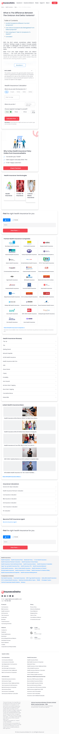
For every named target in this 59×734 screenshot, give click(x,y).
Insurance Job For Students (33, 693)
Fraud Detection (34, 611)
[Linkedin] (10, 596)
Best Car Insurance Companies (9, 672)
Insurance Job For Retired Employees (35, 695)
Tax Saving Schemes (6, 623)
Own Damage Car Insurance (8, 668)
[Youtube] (5, 596)
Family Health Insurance (7, 568)
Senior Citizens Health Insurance (34, 674)
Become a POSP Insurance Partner (35, 679)
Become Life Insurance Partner (34, 685)
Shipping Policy (33, 613)
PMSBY (38, 580)
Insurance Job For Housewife (34, 691)
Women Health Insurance (7, 570)
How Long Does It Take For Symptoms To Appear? (18, 33)
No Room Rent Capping (9, 385)
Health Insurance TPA (26, 566)
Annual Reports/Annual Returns (8, 638)
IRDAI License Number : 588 (39, 704)
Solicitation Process (6, 640)
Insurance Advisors (28, 3)
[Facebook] (2, 596)
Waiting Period (7, 349)
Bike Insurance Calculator (10, 499)
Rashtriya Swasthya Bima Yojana (27, 580)
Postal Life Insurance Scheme (8, 679)
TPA (4, 345)
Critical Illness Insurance (30, 195)
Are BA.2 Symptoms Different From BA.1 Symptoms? (18, 24)
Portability (5, 377)
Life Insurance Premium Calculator (10, 693)
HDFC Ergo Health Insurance (33, 578)
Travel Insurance (5, 621)
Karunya (23, 582)
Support (42, 3)
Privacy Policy (33, 607)
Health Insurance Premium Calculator (13, 491)
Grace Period (6, 369)
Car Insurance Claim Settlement (9, 670)
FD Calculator (6, 511)
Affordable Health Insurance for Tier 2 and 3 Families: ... (19, 472)
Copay (5, 373)
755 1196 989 (7, 601)
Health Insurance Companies (44, 564)
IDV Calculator (5, 666)
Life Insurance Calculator (9, 503)
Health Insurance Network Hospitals (10, 572)
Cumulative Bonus (8, 393)
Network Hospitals (7, 353)
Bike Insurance (4, 609)
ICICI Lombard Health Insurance (9, 580)
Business (3, 619)
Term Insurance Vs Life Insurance (9, 685)
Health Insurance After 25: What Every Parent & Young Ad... (20, 432)
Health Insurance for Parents (39, 568)
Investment (4, 617)
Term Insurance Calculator (10, 507)
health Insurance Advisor (29, 564)
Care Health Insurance (19, 578)
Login (54, 3)
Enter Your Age (9, 97)
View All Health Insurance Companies (14, 327)
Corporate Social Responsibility (8, 646)
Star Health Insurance (6, 578)
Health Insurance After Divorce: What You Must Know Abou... (21, 418)
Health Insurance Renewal (39, 566)
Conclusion (9, 37)
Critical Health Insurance (33, 668)
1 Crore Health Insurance (40, 560)
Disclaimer (3, 636)
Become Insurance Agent (10, 522)
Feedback (3, 632)
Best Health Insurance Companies (35, 662)
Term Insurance (5, 615)
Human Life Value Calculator (10, 487)
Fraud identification (6, 634)
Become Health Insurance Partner (35, 683)
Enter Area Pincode (28, 104)
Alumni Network (5, 642)
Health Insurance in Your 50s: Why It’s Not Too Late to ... (19, 445)
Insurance (19, 3)
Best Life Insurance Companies (9, 687)
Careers (3, 644)
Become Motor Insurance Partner (34, 681)
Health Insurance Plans (17, 560)
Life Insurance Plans (6, 689)
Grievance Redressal (35, 609)
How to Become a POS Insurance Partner (36, 687)
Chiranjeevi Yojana (46, 580)
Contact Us (4, 630)
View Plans (14, 230)
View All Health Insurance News (11, 476)
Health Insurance (8, 195)
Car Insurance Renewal (7, 660)
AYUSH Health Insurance (9, 357)
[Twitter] (13, 596)
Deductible (6, 397)
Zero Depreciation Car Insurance (9, 664)
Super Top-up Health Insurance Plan (10, 566)
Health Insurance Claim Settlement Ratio (11, 564)
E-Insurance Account (35, 619)
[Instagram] (7, 596)
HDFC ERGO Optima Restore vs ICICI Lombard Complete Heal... (21, 459)
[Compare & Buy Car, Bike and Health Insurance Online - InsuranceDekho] (8, 3)
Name (5, 225)
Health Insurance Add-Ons (10, 361)
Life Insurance (4, 613)
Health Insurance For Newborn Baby (41, 570)
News (47, 3)
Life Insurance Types (6, 681)
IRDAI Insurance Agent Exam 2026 (35, 689)
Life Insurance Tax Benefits (8, 691)
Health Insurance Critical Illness (30, 562)
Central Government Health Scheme (10, 582)
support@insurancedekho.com (13, 599)
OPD (4, 365)
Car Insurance (4, 607)
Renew (36, 3)
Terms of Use (33, 615)
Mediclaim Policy (28, 560)
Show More (19, 65)
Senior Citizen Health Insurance (22, 568)
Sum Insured (6, 381)
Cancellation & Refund (35, 617)
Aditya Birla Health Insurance (49, 578)
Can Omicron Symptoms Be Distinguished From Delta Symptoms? (20, 28)
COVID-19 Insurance (19, 195)
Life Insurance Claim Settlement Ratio (10, 683)
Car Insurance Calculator (9, 495)
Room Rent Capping (8, 389)
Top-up (5, 341)
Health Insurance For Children (22, 570)
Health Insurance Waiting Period (29, 572)
